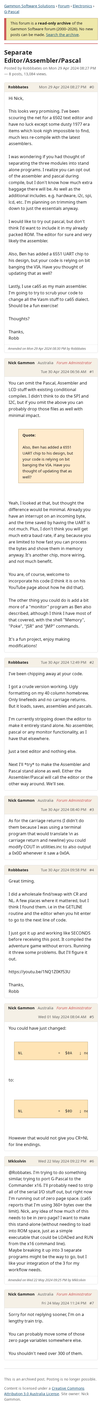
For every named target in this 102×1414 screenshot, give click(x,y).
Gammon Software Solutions (29, 5)
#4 (91, 869)
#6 (91, 1161)
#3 (91, 809)
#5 (91, 1016)
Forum (64, 5)
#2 (91, 662)
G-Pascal (11, 11)
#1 (91, 371)
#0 (91, 86)
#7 (91, 1303)
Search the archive (62, 34)
